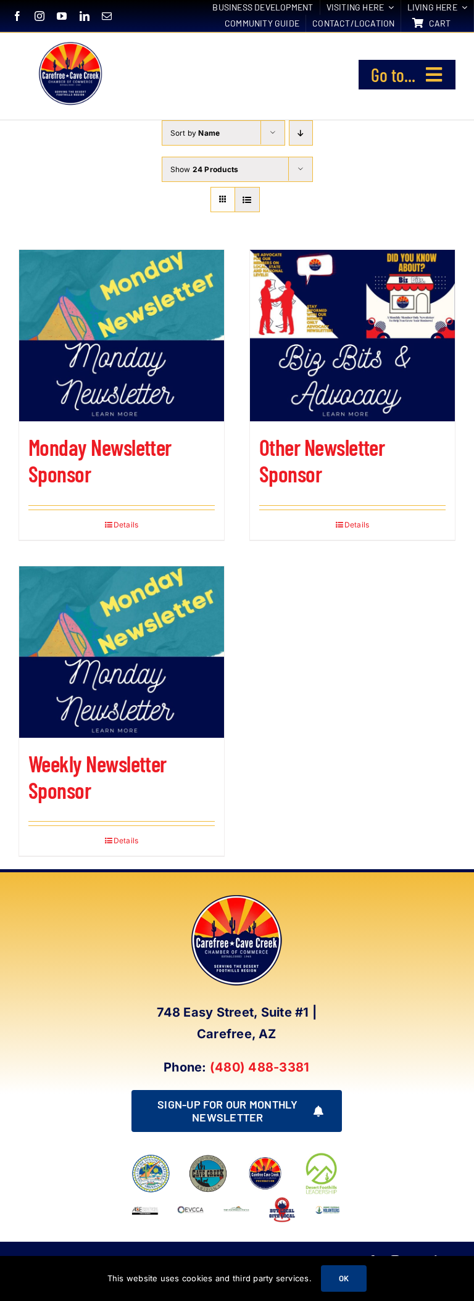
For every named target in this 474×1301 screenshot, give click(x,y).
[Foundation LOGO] (265, 1159)
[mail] (107, 16)
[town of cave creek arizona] (208, 1159)
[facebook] (17, 16)
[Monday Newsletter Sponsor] (121, 335)
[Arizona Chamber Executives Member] (145, 1201)
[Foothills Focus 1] (236, 1210)
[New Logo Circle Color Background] (70, 44)
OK (344, 1278)
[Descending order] (301, 133)
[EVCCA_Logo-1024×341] (190, 1201)
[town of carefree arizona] (150, 1159)
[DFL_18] (322, 1155)
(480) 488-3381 (259, 1067)
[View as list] (247, 200)
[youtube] (62, 16)
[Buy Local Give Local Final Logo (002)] (282, 1201)
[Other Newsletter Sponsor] (352, 335)
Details (126, 524)
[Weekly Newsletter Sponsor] (121, 652)
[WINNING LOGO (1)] (327, 1208)
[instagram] (39, 16)
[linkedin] (84, 16)
